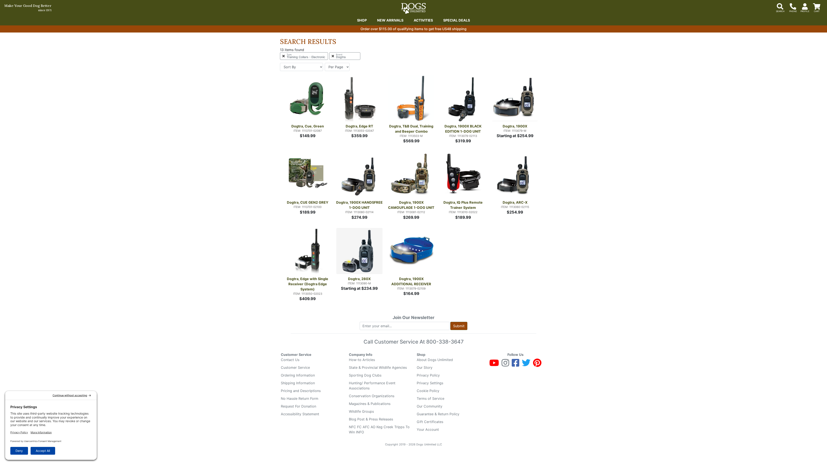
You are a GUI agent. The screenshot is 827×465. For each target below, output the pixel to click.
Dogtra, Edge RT (359, 126)
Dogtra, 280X (359, 279)
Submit (459, 326)
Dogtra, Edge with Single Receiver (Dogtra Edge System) (308, 284)
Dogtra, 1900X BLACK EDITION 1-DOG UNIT (463, 128)
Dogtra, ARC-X (515, 202)
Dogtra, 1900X (515, 126)
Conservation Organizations (371, 396)
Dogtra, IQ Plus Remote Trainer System (463, 205)
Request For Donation (298, 406)
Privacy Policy (428, 375)
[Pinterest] (537, 365)
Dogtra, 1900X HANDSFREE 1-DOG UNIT (359, 205)
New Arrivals (390, 20)
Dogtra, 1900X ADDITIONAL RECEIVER (411, 281)
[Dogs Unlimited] (413, 8)
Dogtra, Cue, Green (307, 126)
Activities (423, 20)
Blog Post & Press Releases (371, 419)
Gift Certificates (430, 422)
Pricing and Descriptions (301, 391)
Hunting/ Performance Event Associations (372, 385)
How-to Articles (362, 360)
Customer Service (295, 367)
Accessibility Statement (300, 414)
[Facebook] (515, 365)
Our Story (424, 367)
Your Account (428, 429)
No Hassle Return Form (299, 398)
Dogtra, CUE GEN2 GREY (307, 202)
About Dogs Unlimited (435, 360)
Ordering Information (298, 375)
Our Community (429, 406)
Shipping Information (298, 383)
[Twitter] (526, 365)
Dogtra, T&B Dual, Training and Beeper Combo (411, 128)
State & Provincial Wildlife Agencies (378, 367)
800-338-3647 (445, 342)
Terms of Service (430, 398)
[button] (339, 99)
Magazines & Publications (369, 403)
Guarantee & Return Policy (438, 414)
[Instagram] (505, 365)
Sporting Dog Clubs (365, 375)
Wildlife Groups (361, 411)
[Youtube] (494, 365)
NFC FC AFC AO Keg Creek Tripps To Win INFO (379, 429)
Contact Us (290, 360)
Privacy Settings (430, 383)
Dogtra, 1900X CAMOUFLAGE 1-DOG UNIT (411, 205)
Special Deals (456, 20)
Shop (362, 20)
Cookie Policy (428, 391)
